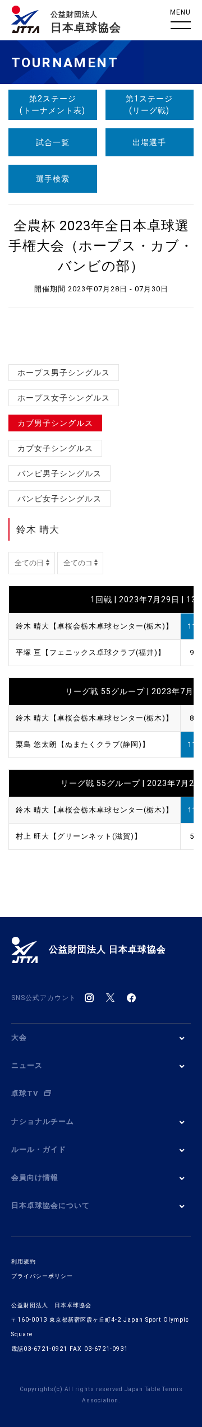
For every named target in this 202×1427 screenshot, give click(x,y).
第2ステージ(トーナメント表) (52, 104)
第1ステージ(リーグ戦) (149, 104)
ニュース (27, 1065)
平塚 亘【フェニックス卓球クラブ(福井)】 (91, 652)
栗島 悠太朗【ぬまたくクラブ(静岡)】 (83, 744)
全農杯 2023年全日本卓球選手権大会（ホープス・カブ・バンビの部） (101, 246)
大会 (19, 1037)
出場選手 (149, 142)
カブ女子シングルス (55, 448)
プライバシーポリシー (42, 1276)
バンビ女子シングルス (59, 498)
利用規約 (23, 1261)
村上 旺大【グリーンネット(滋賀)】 (79, 836)
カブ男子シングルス (55, 423)
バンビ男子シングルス (59, 473)
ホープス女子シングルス (63, 397)
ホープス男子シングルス (63, 372)
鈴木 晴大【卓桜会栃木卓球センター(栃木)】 (94, 626)
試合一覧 (53, 142)
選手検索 (53, 178)
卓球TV (25, 1093)
